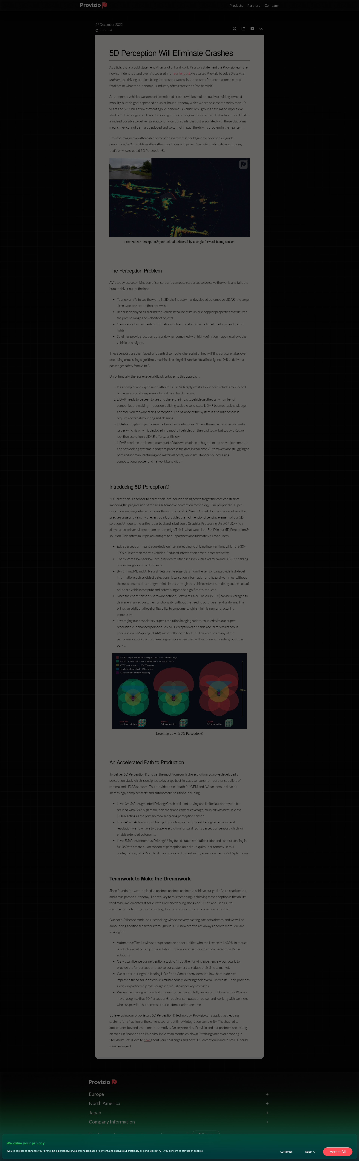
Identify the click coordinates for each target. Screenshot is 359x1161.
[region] (179, 1146)
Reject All (310, 1151)
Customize (286, 1151)
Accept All (338, 1151)
